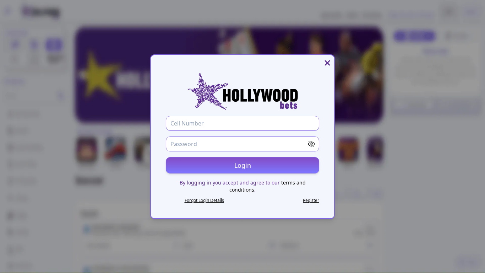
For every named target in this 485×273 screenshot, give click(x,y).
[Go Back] (327, 63)
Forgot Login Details (204, 200)
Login (242, 165)
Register (311, 200)
